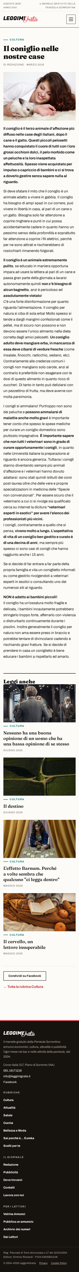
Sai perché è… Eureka (18, 1138)
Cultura (17, 39)
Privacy (43, 1263)
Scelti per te (11, 1145)
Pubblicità (10, 1172)
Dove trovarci (12, 1180)
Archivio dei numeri (16, 1229)
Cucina (8, 1123)
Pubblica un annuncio (18, 1221)
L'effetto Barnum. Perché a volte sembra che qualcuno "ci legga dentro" (31, 873)
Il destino (13, 806)
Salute (7, 1115)
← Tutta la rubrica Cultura (23, 986)
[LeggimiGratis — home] (20, 19)
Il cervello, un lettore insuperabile (24, 944)
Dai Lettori (10, 1237)
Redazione (10, 1164)
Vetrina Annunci (14, 1214)
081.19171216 (12, 1070)
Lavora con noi (13, 1195)
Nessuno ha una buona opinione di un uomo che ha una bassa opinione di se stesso (36, 738)
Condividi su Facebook (24, 975)
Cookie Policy (59, 1263)
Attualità (9, 1107)
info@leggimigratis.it (16, 1076)
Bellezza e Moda (14, 1130)
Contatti (9, 1187)
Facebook (10, 1082)
